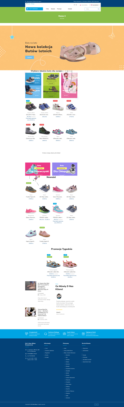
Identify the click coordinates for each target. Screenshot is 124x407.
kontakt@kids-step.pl (32, 353)
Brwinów (68, 355)
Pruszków (68, 382)
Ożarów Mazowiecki (70, 377)
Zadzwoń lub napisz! (37, 1)
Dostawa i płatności (49, 350)
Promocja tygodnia (53, 270)
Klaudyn (67, 366)
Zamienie (68, 398)
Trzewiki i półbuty (31, 112)
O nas (47, 9)
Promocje (59, 9)
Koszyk (84, 355)
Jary (67, 357)
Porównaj (85, 357)
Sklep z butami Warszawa (69, 352)
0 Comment (41, 293)
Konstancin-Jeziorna (70, 368)
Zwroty (46, 355)
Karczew (68, 364)
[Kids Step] (34, 5)
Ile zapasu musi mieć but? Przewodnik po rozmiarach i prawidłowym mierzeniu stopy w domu (43, 287)
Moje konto (85, 348)
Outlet (71, 112)
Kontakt (70, 9)
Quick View (32, 114)
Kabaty (67, 361)
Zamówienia (85, 350)
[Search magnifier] (98, 9)
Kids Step (35, 404)
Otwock (67, 375)
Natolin (67, 373)
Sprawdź (37, 82)
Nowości (53, 9)
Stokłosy (68, 386)
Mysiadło (68, 370)
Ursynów (68, 389)
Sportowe (58, 195)
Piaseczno (68, 380)
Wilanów (68, 393)
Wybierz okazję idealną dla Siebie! (51, 153)
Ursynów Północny (70, 391)
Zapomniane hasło (87, 361)
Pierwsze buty (31, 215)
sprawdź (51, 83)
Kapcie (58, 136)
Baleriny (58, 112)
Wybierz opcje (30, 114)
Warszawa (96, 1)
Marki (65, 348)
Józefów (68, 359)
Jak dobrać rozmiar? (87, 359)
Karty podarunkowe (68, 350)
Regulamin (47, 352)
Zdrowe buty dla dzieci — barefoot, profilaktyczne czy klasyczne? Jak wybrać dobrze (43, 312)
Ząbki (67, 395)
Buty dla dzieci (31, 136)
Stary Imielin (68, 384)
